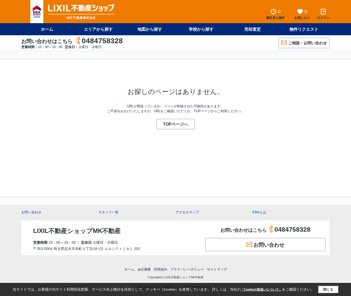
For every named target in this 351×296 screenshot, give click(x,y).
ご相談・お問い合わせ (307, 43)
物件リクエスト (304, 29)
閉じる (328, 289)
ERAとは (259, 212)
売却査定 (252, 29)
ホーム (47, 29)
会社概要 (144, 269)
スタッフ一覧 (108, 212)
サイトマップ (217, 269)
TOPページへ (175, 124)
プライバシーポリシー (187, 269)
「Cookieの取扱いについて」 (261, 289)
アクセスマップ (187, 212)
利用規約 (160, 269)
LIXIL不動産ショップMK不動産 (77, 230)
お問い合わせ (31, 212)
